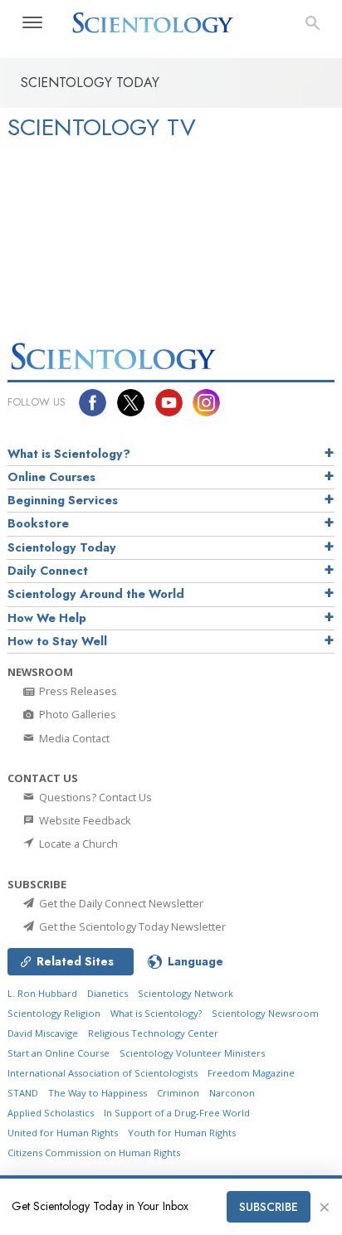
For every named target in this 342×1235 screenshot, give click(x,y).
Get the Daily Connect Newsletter (120, 903)
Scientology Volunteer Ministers (192, 1053)
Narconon (232, 1093)
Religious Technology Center (153, 1033)
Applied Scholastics (50, 1112)
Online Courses (51, 477)
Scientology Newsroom (265, 1013)
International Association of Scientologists (102, 1073)
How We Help (46, 618)
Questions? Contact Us (94, 797)
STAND (22, 1093)
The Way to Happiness (97, 1093)
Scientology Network (185, 993)
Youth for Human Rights (182, 1132)
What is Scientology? (68, 453)
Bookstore (38, 523)
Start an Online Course (58, 1053)
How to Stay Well (57, 641)
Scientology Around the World (95, 594)
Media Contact (73, 738)
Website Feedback (84, 820)
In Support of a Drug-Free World (177, 1112)
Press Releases (77, 690)
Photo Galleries (76, 714)
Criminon (178, 1093)
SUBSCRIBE (268, 1207)
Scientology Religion (53, 1013)
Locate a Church (77, 843)
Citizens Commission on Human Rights (93, 1152)
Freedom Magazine (251, 1073)
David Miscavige (42, 1033)
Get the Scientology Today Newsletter (131, 926)
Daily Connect (47, 570)
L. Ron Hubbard (42, 993)
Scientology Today (61, 547)
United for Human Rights (62, 1132)
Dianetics (107, 993)
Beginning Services (62, 500)
